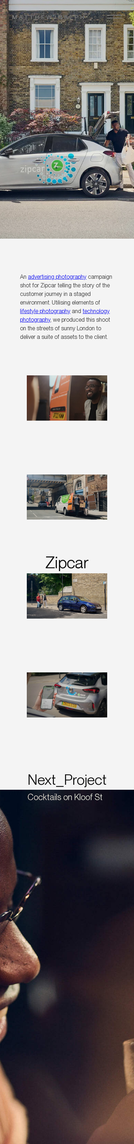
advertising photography (57, 276)
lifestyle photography (45, 311)
